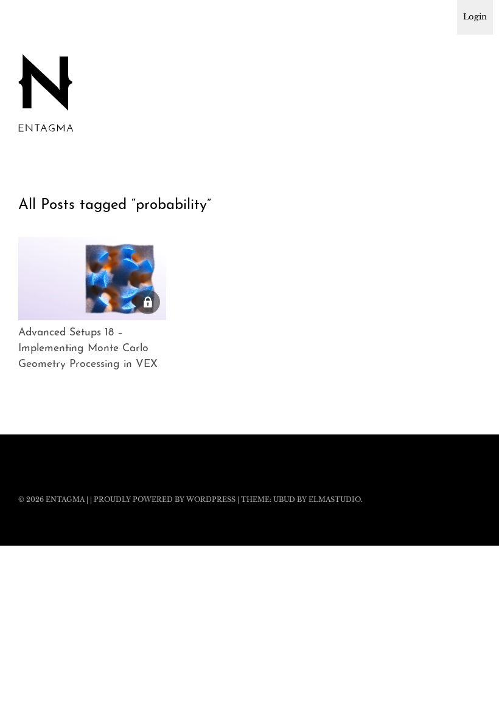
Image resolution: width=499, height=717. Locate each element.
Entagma (65, 499)
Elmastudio (335, 499)
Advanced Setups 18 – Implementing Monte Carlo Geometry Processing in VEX (88, 349)
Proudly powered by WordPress (165, 499)
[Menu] (33, 17)
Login (475, 17)
